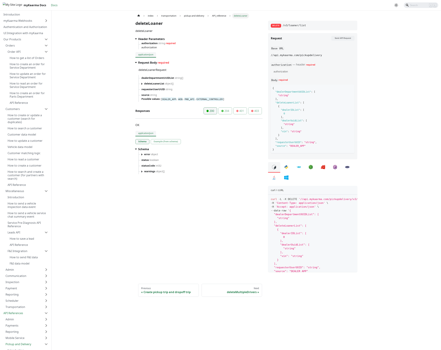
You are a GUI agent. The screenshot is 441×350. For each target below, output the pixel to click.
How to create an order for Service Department (27, 65)
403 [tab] (256, 111)
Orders (10, 45)
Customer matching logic (24, 153)
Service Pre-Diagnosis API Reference (24, 224)
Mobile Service (15, 338)
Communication (16, 276)
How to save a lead (22, 239)
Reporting (12, 294)
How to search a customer (25, 128)
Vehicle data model (20, 147)
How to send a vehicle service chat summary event (27, 214)
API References (13, 313)
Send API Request (343, 38)
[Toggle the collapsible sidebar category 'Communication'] (46, 276)
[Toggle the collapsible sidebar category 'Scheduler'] (46, 300)
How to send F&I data (24, 257)
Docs (54, 5)
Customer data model (22, 134)
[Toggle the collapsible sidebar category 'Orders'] (46, 45)
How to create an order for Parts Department (27, 94)
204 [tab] (226, 111)
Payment (11, 288)
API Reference (19, 103)
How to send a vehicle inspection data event (22, 205)
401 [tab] (241, 111)
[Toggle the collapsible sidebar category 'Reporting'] (46, 294)
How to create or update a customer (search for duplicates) (25, 118)
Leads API (14, 232)
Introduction (11, 14)
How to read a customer (23, 159)
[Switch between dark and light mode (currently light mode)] (396, 5)
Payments (12, 325)
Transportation (15, 307)
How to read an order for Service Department (26, 85)
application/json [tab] (145, 54)
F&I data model (19, 263)
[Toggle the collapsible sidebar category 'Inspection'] (46, 282)
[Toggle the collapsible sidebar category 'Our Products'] (46, 39)
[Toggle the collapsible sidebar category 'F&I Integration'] (46, 251)
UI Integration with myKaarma (23, 33)
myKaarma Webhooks (17, 21)
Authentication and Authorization (25, 27)
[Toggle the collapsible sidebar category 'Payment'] (46, 288)
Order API (14, 52)
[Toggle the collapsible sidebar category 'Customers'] (46, 109)
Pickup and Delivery (18, 344)
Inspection (12, 282)
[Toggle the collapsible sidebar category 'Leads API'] (46, 232)
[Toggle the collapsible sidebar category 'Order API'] (46, 51)
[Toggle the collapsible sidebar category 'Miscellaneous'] (46, 191)
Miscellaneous (15, 191)
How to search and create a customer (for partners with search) (26, 175)
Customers (13, 109)
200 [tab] (211, 111)
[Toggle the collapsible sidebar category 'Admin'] (46, 269)
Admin (10, 270)
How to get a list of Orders (27, 58)
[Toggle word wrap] (347, 199)
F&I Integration (17, 251)
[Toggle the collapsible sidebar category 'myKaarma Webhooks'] (46, 20)
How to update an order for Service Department (28, 75)
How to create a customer (25, 165)
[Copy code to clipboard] (353, 199)
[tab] (142, 141)
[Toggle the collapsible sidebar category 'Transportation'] (46, 307)
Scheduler (12, 301)
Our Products (12, 39)
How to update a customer (25, 141)
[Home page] (138, 15)
